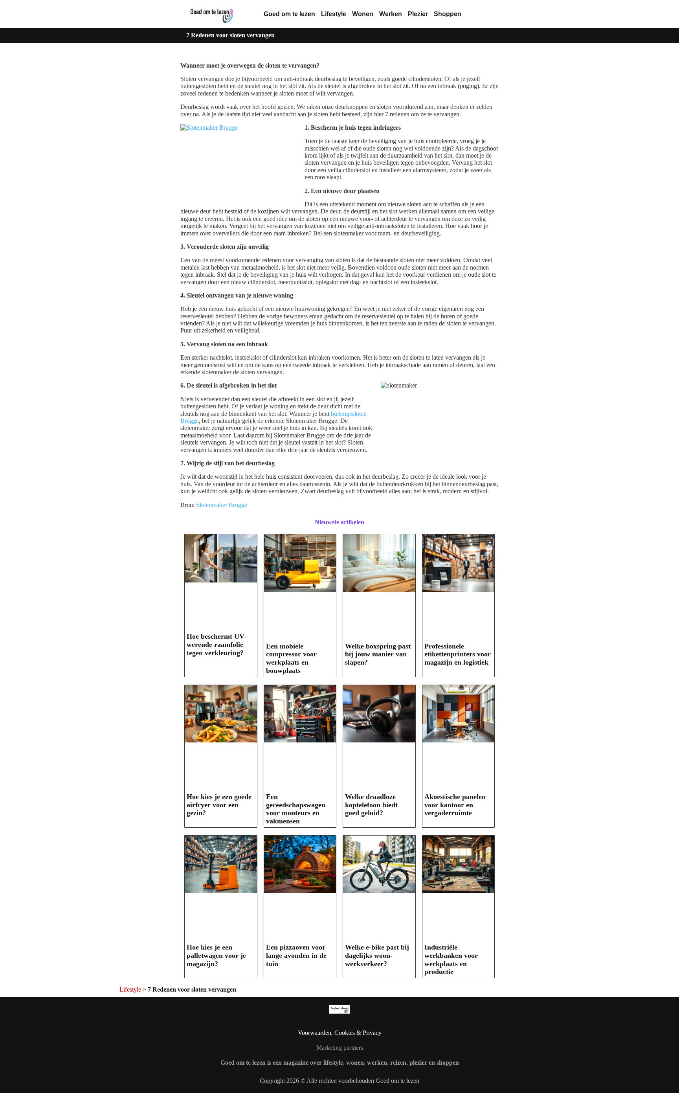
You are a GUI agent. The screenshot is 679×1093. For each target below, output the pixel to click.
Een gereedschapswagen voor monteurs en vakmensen (295, 809)
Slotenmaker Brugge (221, 504)
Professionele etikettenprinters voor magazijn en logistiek (457, 654)
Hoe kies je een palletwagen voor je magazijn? (216, 955)
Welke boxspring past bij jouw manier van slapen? (378, 654)
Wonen (362, 14)
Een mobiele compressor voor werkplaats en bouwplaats (291, 658)
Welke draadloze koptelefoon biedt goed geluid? (371, 805)
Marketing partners (339, 1047)
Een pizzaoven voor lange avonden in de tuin (296, 955)
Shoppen (447, 14)
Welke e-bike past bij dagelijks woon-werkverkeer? (377, 955)
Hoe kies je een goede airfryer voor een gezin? (219, 805)
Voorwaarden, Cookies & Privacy (340, 1032)
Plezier (418, 14)
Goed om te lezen (289, 14)
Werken (390, 14)
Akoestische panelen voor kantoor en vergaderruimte (455, 805)
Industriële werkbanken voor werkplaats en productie (451, 959)
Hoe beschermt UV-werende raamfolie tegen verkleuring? (216, 644)
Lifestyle (333, 14)
